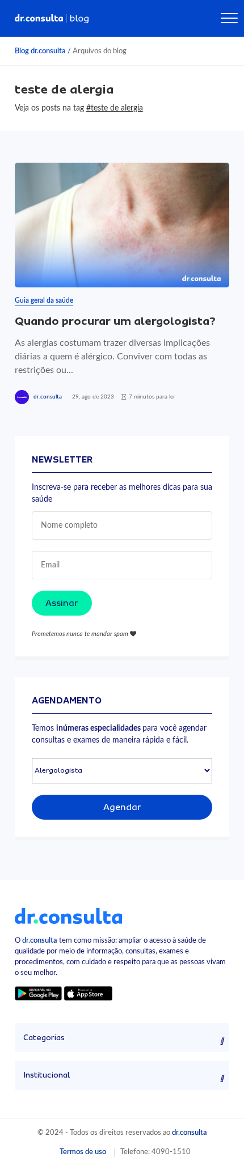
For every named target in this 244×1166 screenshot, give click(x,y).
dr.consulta (47, 397)
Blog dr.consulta (40, 51)
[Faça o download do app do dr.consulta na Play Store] (38, 993)
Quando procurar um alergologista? (115, 321)
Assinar (61, 603)
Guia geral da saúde (44, 300)
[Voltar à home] (68, 915)
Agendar (122, 807)
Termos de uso (83, 1151)
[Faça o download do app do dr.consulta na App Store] (88, 993)
